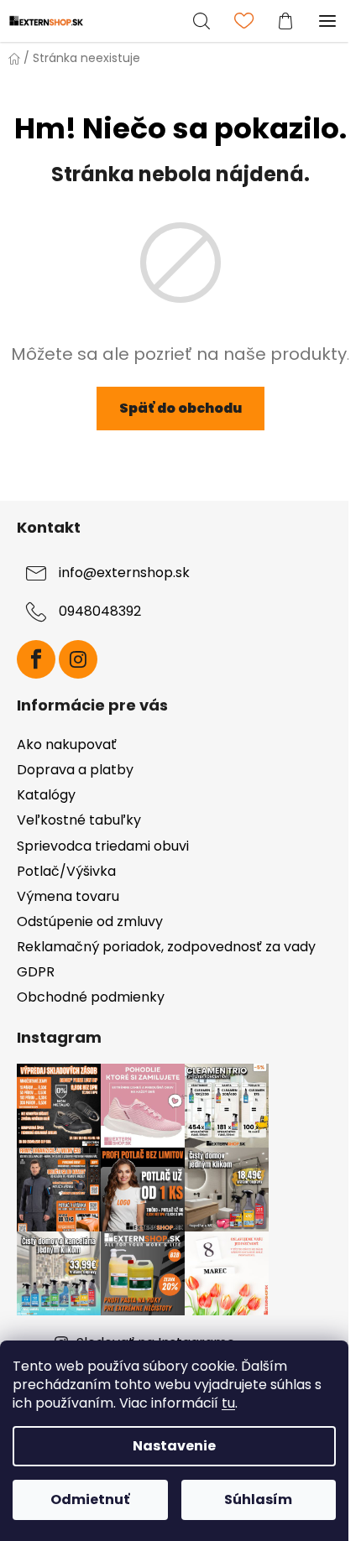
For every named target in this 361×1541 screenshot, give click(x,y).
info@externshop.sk (124, 573)
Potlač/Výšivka (66, 871)
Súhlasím (258, 1499)
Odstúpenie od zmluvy (90, 921)
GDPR (36, 971)
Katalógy (46, 794)
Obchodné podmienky (91, 997)
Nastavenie (174, 1445)
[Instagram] (78, 659)
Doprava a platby (75, 769)
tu (228, 1403)
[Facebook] (36, 659)
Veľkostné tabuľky (79, 820)
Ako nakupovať (67, 744)
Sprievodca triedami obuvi (103, 846)
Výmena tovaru (68, 896)
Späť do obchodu (180, 408)
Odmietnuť (89, 1499)
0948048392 (100, 612)
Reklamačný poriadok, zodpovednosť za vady (166, 946)
